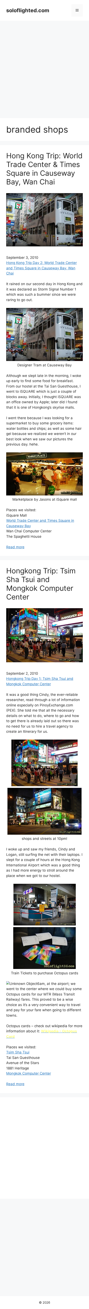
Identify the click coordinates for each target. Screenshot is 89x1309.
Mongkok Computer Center (28, 1073)
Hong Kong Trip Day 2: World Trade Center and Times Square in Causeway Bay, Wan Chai (41, 268)
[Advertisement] (44, 67)
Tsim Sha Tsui (17, 1052)
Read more (15, 547)
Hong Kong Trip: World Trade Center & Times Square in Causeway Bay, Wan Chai (44, 168)
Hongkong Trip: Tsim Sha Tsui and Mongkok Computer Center (41, 583)
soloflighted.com (27, 10)
